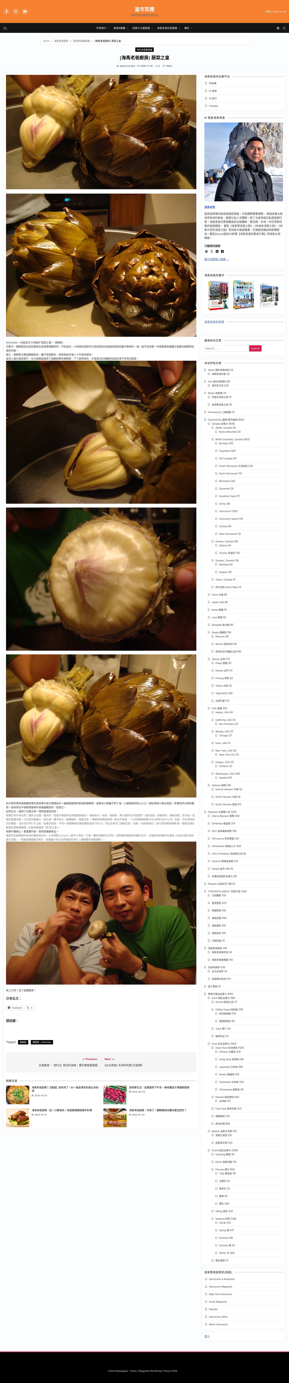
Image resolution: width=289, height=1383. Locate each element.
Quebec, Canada (224, 560)
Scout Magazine (218, 1301)
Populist (213, 1309)
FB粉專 (212, 83)
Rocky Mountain (228, 431)
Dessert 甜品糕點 (224, 1097)
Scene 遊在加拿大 (221, 1150)
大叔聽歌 (216, 895)
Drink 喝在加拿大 (221, 997)
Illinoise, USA (222, 731)
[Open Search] (284, 28)
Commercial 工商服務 (219, 412)
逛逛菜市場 (221, 1142)
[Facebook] (6, 11)
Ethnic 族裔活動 (223, 1161)
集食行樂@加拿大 (217, 993)
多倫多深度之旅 (220, 397)
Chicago (223, 735)
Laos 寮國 (217, 617)
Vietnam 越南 (219, 785)
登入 (207, 1336)
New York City (227, 754)
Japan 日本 (218, 602)
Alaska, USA (222, 712)
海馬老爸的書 (219, 373)
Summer (223, 1237)
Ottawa (223, 545)
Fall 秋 (222, 1222)
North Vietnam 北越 (226, 796)
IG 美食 (213, 90)
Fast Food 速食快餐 (225, 1108)
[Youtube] (25, 11)
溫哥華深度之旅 (220, 404)
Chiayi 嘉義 (221, 663)
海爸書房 (216, 925)
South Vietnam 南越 (226, 804)
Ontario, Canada (224, 541)
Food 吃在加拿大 (220, 1043)
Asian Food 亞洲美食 (226, 1047)
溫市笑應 (144, 9)
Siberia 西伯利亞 (224, 643)
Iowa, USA (221, 743)
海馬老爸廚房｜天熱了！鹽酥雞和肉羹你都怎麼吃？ (158, 1110)
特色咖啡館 (225, 1013)
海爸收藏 (216, 918)
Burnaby (223, 443)
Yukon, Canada (223, 579)
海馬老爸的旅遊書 (167, 27)
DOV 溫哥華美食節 (222, 831)
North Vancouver (228, 473)
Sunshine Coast (227, 496)
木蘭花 (222, 1181)
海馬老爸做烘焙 (220, 952)
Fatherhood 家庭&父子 (224, 846)
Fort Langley (226, 458)
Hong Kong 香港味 (229, 1059)
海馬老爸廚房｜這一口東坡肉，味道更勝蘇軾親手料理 (62, 1110)
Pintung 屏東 (222, 678)
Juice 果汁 (221, 1028)
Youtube (213, 105)
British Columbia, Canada (229, 439)
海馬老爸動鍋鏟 (144, 49)
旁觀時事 (216, 910)
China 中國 (217, 594)
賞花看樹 (220, 1260)
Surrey (222, 503)
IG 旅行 (213, 98)
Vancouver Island (228, 518)
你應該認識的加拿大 (222, 876)
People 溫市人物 (220, 868)
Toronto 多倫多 (227, 552)
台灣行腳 (220, 700)
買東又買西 (221, 1135)
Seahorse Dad (127, 66)
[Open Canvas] (5, 28)
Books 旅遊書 (215, 393)
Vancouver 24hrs (218, 1316)
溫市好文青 (217, 385)
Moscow (220, 636)
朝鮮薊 (23, 1042)
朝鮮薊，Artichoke (42, 1042)
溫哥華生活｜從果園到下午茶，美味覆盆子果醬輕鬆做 (159, 1087)
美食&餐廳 (119, 27)
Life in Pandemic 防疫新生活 (227, 853)
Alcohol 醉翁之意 (224, 1002)
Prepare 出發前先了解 (219, 883)
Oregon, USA (222, 762)
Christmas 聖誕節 (221, 823)
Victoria (223, 526)
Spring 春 (224, 1230)
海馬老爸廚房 (215, 948)
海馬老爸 (209, 207)
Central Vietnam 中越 (226, 789)
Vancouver (225, 511)
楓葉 (221, 1196)
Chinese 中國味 (227, 1051)
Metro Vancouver (218, 1324)
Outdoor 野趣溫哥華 (222, 861)
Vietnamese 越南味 (229, 1089)
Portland (223, 766)
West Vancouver (228, 533)
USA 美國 (217, 708)
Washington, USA (224, 773)
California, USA (223, 719)
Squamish (224, 488)
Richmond (224, 481)
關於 (186, 27)
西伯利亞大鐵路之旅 (225, 651)
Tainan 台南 (221, 685)
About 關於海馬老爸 (218, 369)
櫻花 (221, 1203)
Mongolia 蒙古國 (220, 624)
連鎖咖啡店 (225, 1021)
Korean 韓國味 (226, 1074)
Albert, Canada (223, 427)
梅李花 (222, 1188)
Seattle (223, 777)
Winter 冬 (224, 1252)
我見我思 (216, 902)
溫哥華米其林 (219, 978)
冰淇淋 (222, 1101)
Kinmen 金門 (222, 670)
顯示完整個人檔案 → (216, 259)
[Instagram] (16, 11)
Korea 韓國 (217, 609)
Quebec (223, 572)
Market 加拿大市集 (222, 1131)
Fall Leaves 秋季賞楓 (223, 838)
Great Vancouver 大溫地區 (233, 465)
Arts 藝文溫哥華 (216, 381)
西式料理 (220, 1123)
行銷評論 (216, 940)
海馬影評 (216, 933)
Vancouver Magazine (220, 1286)
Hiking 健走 (221, 1211)
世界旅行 (101, 27)
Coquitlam (224, 450)
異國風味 (220, 1116)
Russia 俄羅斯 (219, 632)
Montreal (224, 564)
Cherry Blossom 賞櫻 (223, 815)
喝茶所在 (220, 1036)
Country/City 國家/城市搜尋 (222, 419)
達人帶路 (212, 986)
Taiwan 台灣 (218, 659)
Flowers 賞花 (222, 1169)
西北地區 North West (226, 587)
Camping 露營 (223, 1154)
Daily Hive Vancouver (220, 1294)
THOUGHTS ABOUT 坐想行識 (224, 891)
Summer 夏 (225, 1245)
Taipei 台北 (221, 693)
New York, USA (223, 750)
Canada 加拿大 (220, 423)
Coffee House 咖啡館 (226, 1009)
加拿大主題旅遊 (141, 27)
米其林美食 (214, 967)
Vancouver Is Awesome (221, 1279)
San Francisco (226, 723)
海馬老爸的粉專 (214, 322)
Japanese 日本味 (228, 1066)
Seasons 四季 (222, 1218)
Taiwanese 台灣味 (228, 1081)
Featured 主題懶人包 (219, 811)
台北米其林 (217, 971)
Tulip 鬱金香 (225, 1173)
